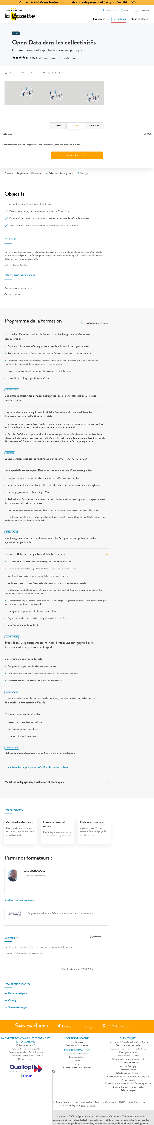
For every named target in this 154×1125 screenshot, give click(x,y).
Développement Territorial (128, 1073)
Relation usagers (128, 1090)
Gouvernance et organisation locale (128, 1059)
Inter (58, 126)
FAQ (97, 1102)
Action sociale (128, 1080)
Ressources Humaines (128, 1063)
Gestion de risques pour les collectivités (128, 1049)
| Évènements (100, 19)
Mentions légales (109, 1102)
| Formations (118, 19)
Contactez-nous (25, 1059)
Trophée (88, 1102)
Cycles (77, 1061)
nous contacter (36, 953)
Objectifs (9, 173)
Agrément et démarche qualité (26, 1049)
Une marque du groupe (70, 1105)
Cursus (77, 1064)
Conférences (77, 1042)
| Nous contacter (139, 19)
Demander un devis (77, 155)
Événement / (69, 1102)
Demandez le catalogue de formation (26, 1056)
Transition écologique (128, 1066)
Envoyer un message (77, 1027)
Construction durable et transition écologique (128, 1077)
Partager (84, 173)
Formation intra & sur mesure (77, 1068)
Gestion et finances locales (128, 1045)
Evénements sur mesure (77, 1045)
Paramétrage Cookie (136, 1102)
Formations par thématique (77, 1054)
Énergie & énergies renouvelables (128, 1087)
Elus (15, 33)
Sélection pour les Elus (128, 1056)
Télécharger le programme (61, 173)
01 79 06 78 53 (119, 1027)
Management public (128, 1052)
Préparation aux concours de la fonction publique (128, 1083)
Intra (76, 126)
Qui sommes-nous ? (25, 1045)
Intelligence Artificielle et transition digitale (128, 1042)
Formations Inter (77, 1057)
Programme (22, 173)
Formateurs (36, 173)
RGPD (122, 1102)
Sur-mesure (94, 126)
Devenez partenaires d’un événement (25, 1052)
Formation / (80, 1102)
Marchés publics (128, 1070)
